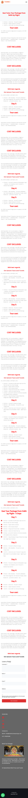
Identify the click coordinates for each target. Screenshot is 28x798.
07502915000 (7, 736)
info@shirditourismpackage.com (13, 733)
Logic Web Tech (14, 794)
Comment (4, 664)
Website (4, 688)
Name (3, 673)
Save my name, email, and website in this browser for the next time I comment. (13, 697)
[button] (3, 795)
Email (3, 681)
